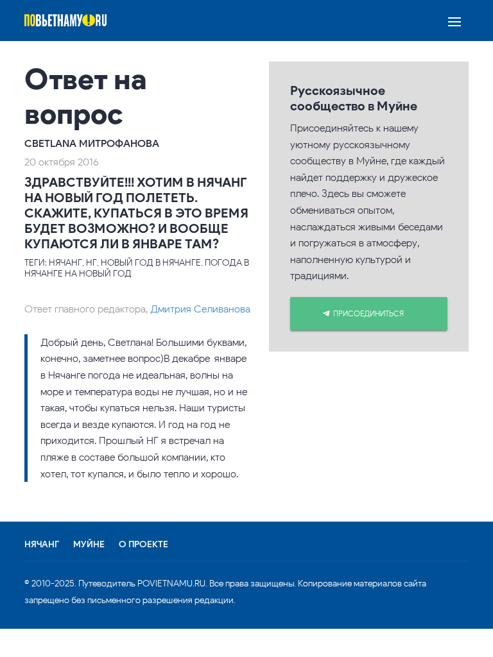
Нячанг (41, 544)
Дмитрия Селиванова (200, 309)
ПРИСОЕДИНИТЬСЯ (368, 313)
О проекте (143, 544)
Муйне (89, 544)
